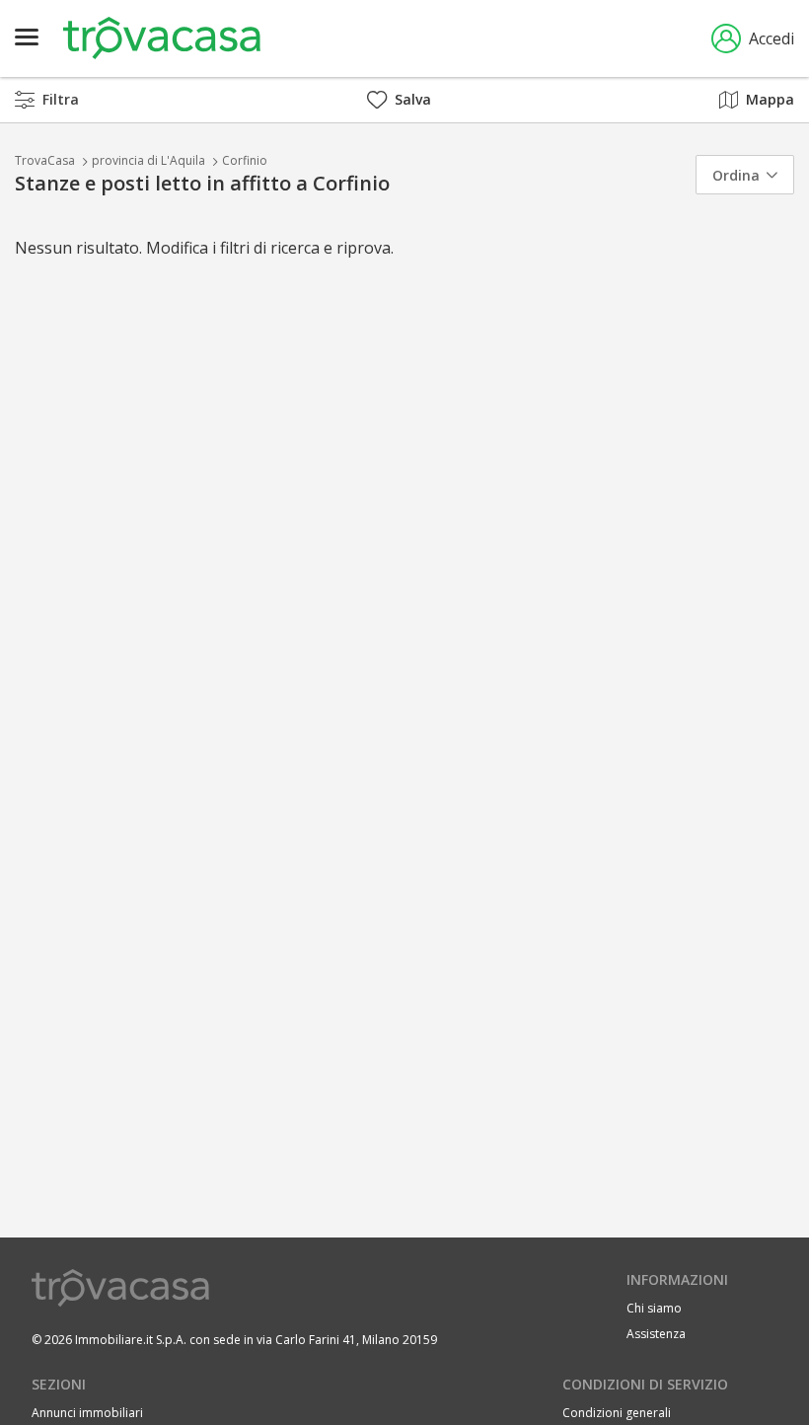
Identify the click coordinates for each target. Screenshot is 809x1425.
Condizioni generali (616, 1412)
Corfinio (244, 160)
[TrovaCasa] (161, 38)
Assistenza (656, 1333)
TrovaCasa (45, 160)
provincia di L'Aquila (148, 160)
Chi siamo (654, 1308)
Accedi (771, 38)
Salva (413, 99)
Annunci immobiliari (87, 1412)
